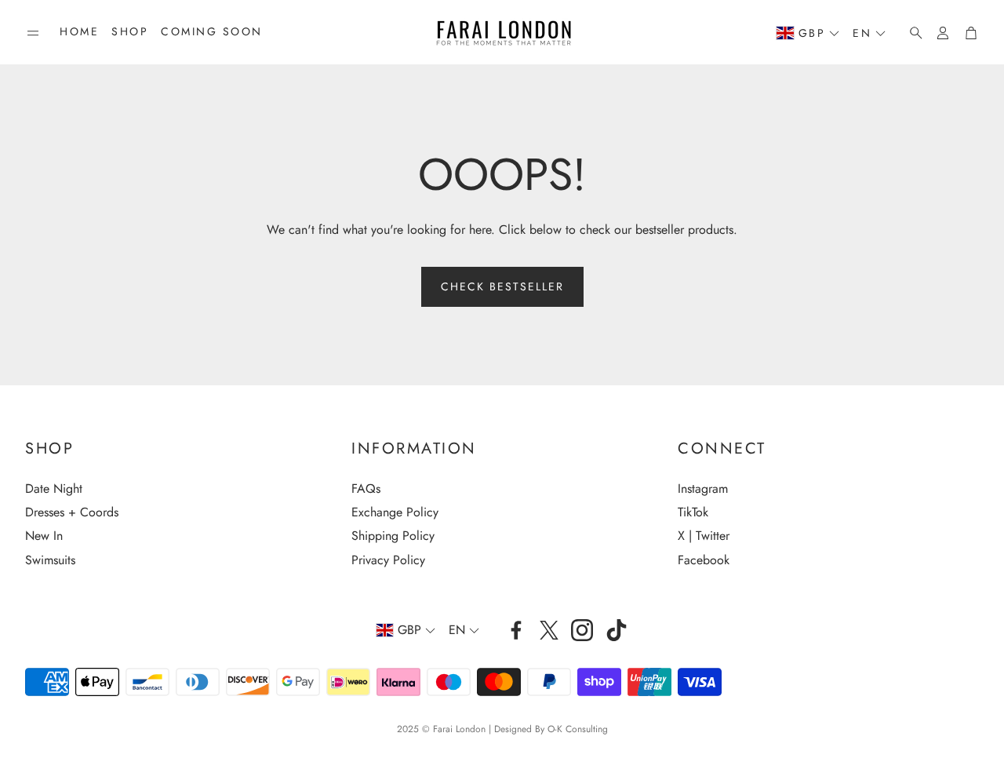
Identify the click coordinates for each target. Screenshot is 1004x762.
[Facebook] (516, 630)
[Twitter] (549, 630)
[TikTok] (617, 630)
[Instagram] (582, 630)
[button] (33, 33)
